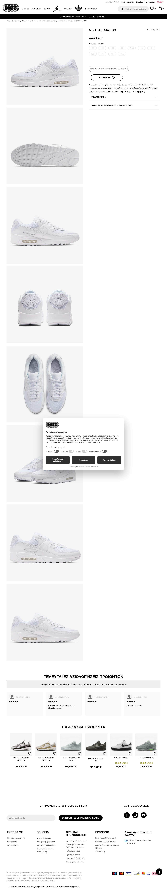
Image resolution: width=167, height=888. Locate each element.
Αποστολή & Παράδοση (46, 845)
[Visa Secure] (148, 873)
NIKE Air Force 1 (121, 758)
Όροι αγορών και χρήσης (76, 841)
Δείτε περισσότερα (97, 17)
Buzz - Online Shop (14, 21)
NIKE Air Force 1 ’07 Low (71, 759)
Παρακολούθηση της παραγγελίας (45, 850)
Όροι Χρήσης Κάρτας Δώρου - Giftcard (107, 846)
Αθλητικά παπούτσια (48, 21)
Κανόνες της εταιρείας (75, 862)
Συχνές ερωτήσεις (44, 838)
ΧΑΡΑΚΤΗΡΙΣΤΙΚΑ (98, 97)
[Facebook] (127, 815)
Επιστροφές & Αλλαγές (75, 858)
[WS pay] (136, 873)
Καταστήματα (12, 845)
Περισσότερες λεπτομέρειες (132, 91)
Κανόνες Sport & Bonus (105, 841)
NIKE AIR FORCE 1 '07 (96, 759)
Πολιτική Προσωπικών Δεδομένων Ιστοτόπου (75, 845)
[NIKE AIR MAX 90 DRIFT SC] (21, 744)
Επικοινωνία (12, 841)
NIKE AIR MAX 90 (146, 758)
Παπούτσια (36, 21)
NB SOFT (50, 886)
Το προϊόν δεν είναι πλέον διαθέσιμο (109, 69)
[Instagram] (135, 815)
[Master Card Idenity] (143, 873)
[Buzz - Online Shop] (11, 8)
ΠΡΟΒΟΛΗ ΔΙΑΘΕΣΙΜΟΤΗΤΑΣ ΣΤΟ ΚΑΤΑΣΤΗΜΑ (112, 105)
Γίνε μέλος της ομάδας (16, 838)
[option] (83, 16)
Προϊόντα (26, 21)
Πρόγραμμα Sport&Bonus (106, 838)
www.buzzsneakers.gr (25, 886)
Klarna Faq (100, 852)
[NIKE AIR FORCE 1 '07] (96, 744)
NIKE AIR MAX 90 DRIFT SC (21, 759)
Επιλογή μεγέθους (96, 44)
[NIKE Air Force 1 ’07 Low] (71, 744)
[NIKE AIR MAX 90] (146, 744)
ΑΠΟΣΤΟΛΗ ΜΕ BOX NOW (73, 16)
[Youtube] (144, 815)
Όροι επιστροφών (73, 854)
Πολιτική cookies (73, 851)
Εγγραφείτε (150, 2)
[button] (133, 9)
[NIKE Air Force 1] (121, 744)
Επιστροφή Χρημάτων (46, 841)
